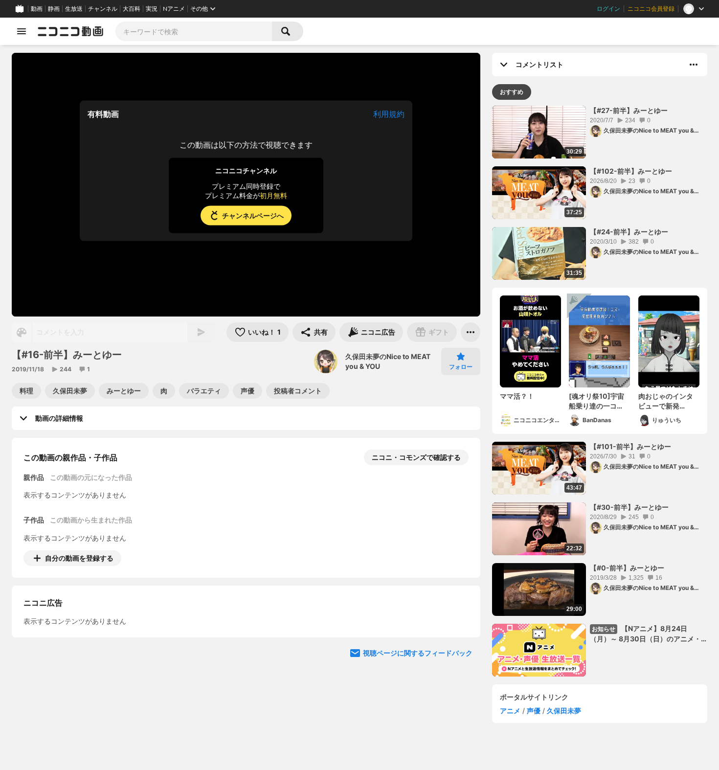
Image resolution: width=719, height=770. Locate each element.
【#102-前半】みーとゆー (631, 171)
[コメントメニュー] (693, 64)
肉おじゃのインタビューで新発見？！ (665, 401)
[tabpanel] (599, 391)
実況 (151, 9)
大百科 (131, 9)
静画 (54, 9)
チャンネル (102, 9)
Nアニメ (174, 9)
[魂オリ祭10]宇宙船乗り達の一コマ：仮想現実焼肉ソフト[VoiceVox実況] (599, 401)
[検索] (287, 31)
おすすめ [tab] (511, 91)
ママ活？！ (517, 396)
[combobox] (193, 31)
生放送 (74, 9)
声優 (533, 710)
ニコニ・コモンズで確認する (416, 457)
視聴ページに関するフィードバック (417, 658)
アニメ (510, 710)
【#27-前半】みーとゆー (629, 110)
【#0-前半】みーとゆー (627, 568)
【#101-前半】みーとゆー (630, 446)
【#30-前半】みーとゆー (629, 507)
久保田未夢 (564, 710)
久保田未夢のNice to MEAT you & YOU (387, 361)
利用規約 (388, 114)
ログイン (608, 9)
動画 (37, 9)
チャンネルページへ (253, 215)
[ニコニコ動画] (70, 31)
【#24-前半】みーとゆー (629, 231)
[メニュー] (470, 332)
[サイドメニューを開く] (21, 31)
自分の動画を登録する (79, 558)
